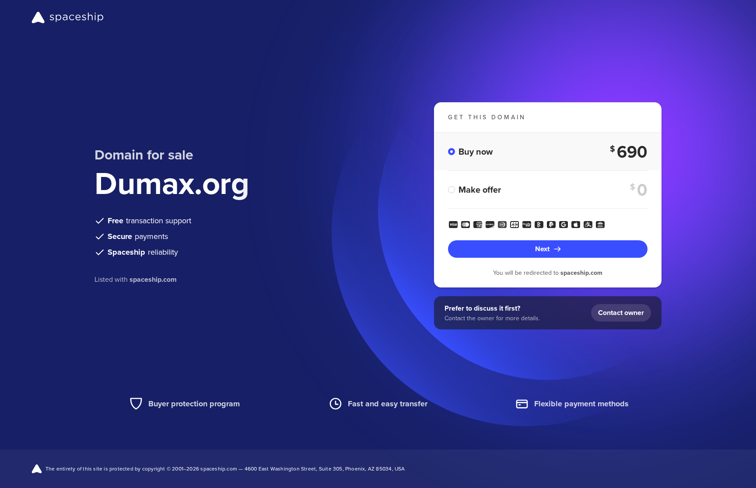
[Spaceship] (68, 17)
